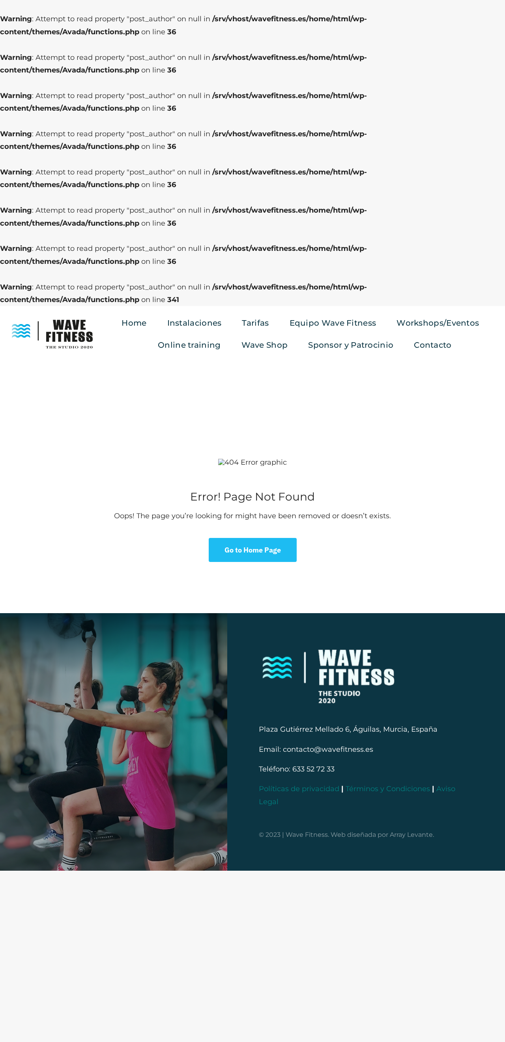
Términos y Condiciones (388, 788)
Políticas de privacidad (299, 788)
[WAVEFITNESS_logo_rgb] (52, 323)
